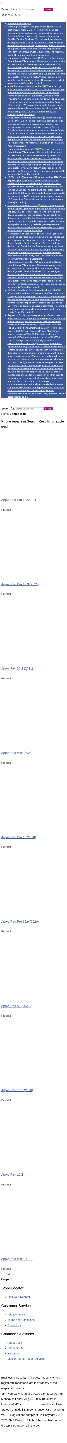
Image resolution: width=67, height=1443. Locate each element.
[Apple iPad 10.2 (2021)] (33, 629)
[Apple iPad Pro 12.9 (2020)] (33, 882)
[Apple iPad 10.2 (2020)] (33, 1050)
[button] (2, 3)
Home (5, 413)
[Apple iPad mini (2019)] (33, 1219)
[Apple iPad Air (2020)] (33, 966)
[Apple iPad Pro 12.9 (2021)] (33, 544)
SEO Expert (18, 1425)
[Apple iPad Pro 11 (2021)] (33, 460)
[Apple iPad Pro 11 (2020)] (33, 797)
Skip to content (10, 14)
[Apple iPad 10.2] (33, 1135)
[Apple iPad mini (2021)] (33, 713)
